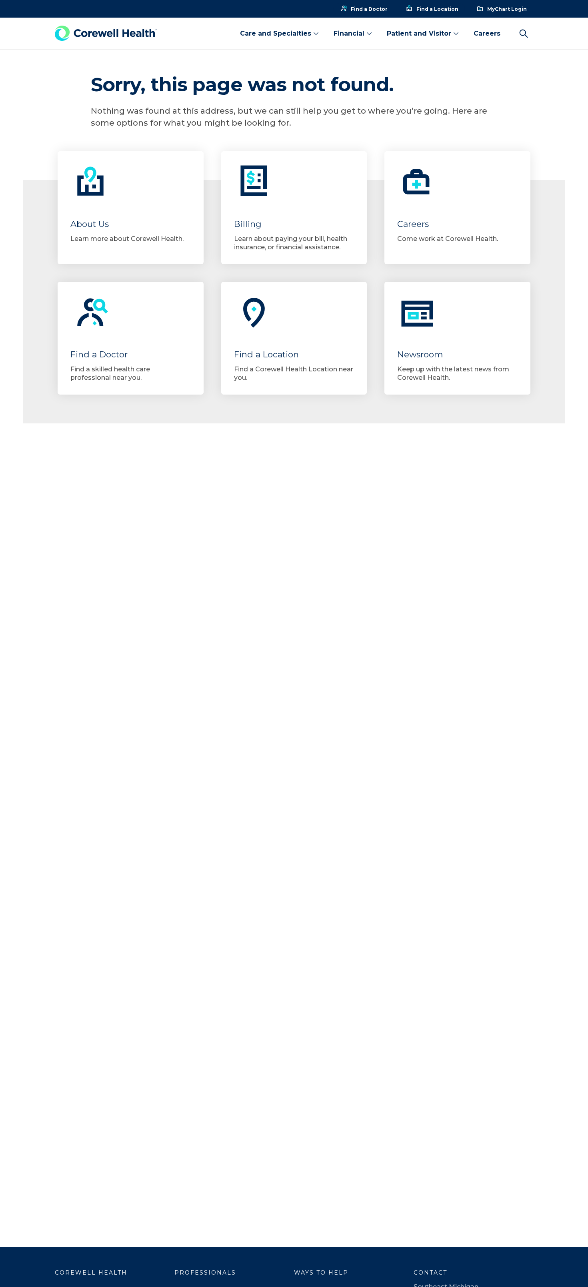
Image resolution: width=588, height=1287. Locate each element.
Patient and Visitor (419, 33)
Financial (349, 33)
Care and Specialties (275, 33)
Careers (487, 33)
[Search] (523, 33)
